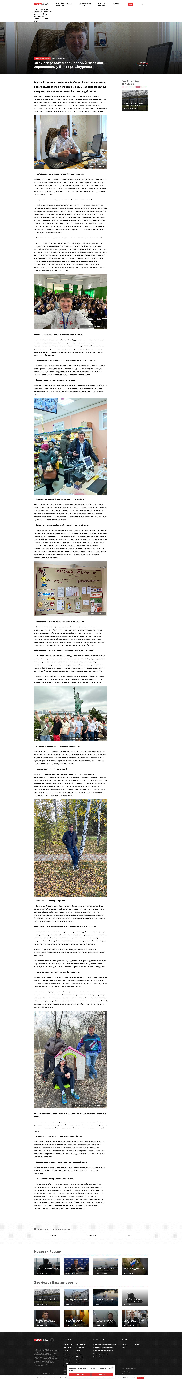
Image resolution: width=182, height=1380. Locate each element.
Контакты (138, 1344)
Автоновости (39, 16)
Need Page (51, 1373)
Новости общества (102, 4)
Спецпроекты (68, 1363)
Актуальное (80, 1347)
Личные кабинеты (98, 1357)
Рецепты (66, 1373)
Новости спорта (40, 13)
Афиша (66, 1351)
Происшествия (81, 1360)
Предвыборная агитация (100, 1354)
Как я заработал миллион (85, 4)
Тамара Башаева (142, 64)
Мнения (116, 3)
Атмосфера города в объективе (64, 4)
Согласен (140, 1377)
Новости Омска (68, 1344)
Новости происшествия (42, 11)
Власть (78, 1351)
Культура (79, 1354)
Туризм (66, 1366)
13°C (130, 4)
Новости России (81, 1344)
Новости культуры (40, 14)
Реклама (125, 1344)
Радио (124, 1347)
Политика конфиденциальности (103, 1347)
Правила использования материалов (104, 1344)
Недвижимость (68, 1357)
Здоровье (67, 1354)
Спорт (78, 1363)
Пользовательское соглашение (103, 1351)
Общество (67, 1360)
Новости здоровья (41, 18)
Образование (80, 1357)
